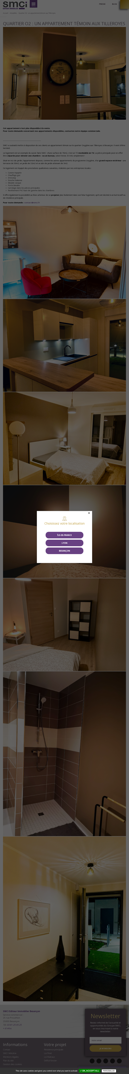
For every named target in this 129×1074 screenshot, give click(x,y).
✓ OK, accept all (89, 1071)
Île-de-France (64, 535)
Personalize (109, 1071)
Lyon (64, 543)
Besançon (64, 550)
